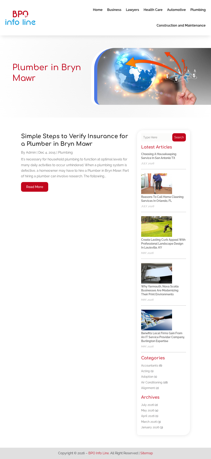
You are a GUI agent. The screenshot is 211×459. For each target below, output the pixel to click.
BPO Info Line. (98, 453)
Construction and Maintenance (181, 25)
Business (114, 10)
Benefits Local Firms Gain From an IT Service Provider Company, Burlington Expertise (163, 337)
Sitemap (146, 453)
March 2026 (149, 421)
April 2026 (148, 416)
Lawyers (132, 10)
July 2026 (147, 404)
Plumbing (198, 10)
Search (179, 137)
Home (98, 10)
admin (31, 152)
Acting (145, 371)
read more (34, 187)
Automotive (176, 10)
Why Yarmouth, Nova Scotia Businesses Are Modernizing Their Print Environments (160, 290)
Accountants (149, 365)
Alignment (148, 388)
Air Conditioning (151, 382)
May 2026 (147, 410)
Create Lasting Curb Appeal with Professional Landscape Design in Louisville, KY (163, 243)
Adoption (147, 376)
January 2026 (150, 427)
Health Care (153, 10)
